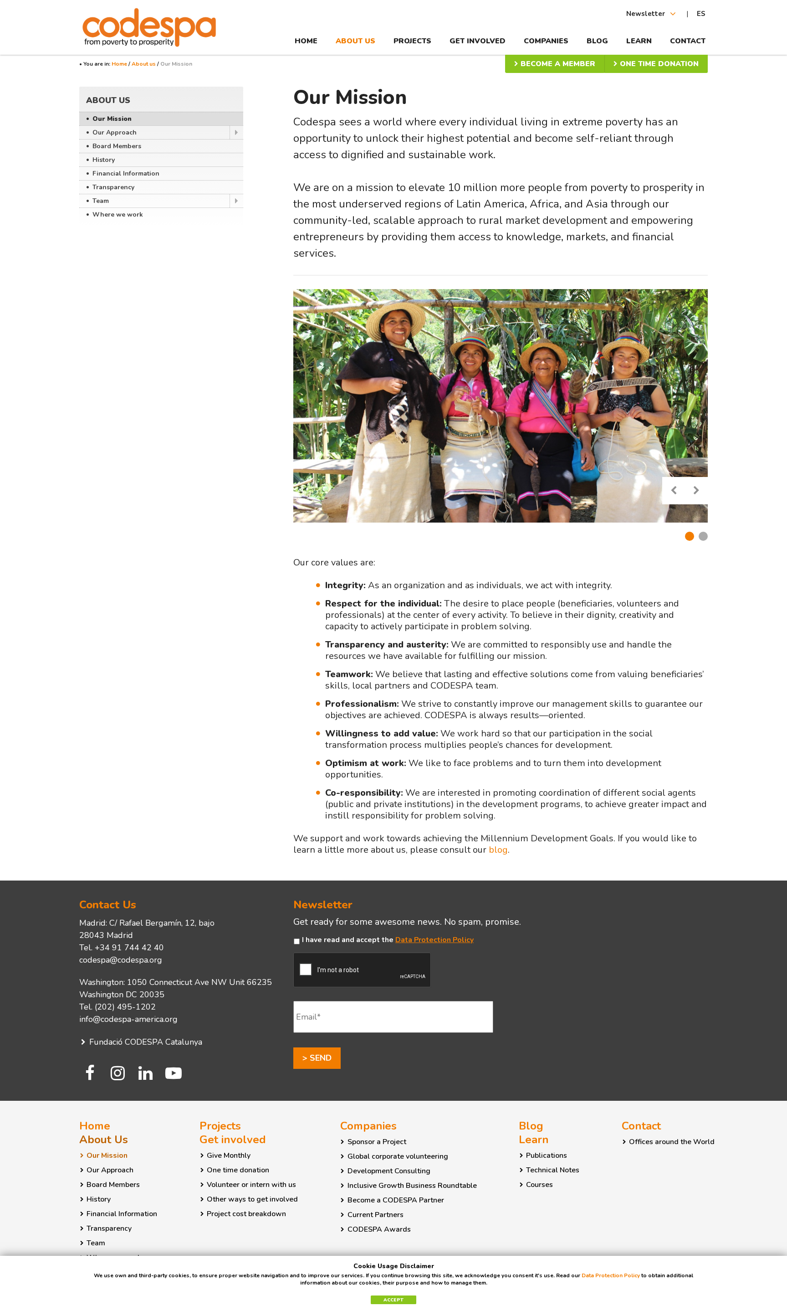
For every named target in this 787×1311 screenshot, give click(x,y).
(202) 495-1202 (125, 1006)
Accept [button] (393, 1300)
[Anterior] (673, 490)
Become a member (556, 64)
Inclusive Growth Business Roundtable (412, 1185)
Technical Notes (552, 1170)
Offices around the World (672, 1141)
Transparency (113, 187)
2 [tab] (703, 536)
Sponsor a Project (377, 1141)
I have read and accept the (388, 940)
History (103, 159)
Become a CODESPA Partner (396, 1200)
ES (701, 13)
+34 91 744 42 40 (129, 947)
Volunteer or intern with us (251, 1184)
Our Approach (114, 132)
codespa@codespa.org (120, 959)
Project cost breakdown (246, 1213)
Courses (539, 1184)
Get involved (478, 41)
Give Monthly (228, 1155)
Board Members (116, 146)
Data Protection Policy (434, 940)
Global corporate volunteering (398, 1156)
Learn (639, 41)
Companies (546, 41)
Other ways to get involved (252, 1199)
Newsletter (646, 13)
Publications (546, 1155)
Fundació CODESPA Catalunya (144, 1041)
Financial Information (125, 173)
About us (144, 63)
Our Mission (112, 118)
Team (100, 201)
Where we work (117, 214)
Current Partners (376, 1214)
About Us (355, 41)
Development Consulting (389, 1171)
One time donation (658, 64)
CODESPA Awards (379, 1229)
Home (306, 41)
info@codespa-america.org (128, 1019)
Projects (412, 41)
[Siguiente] (696, 490)
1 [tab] (689, 536)
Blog (597, 41)
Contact (687, 41)
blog (498, 850)
